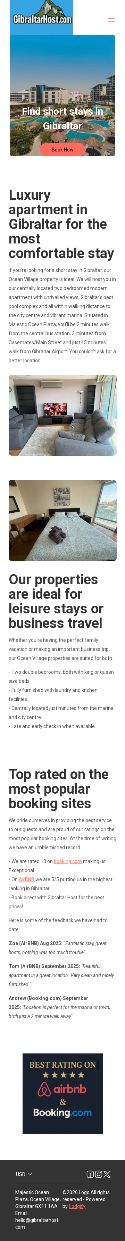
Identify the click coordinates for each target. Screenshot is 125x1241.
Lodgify (77, 1206)
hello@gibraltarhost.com (37, 1223)
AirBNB (27, 879)
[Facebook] (90, 1174)
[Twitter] (107, 1174)
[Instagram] (98, 1174)
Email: (21, 1213)
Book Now (63, 149)
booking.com (68, 861)
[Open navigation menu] (111, 19)
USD (20, 1174)
